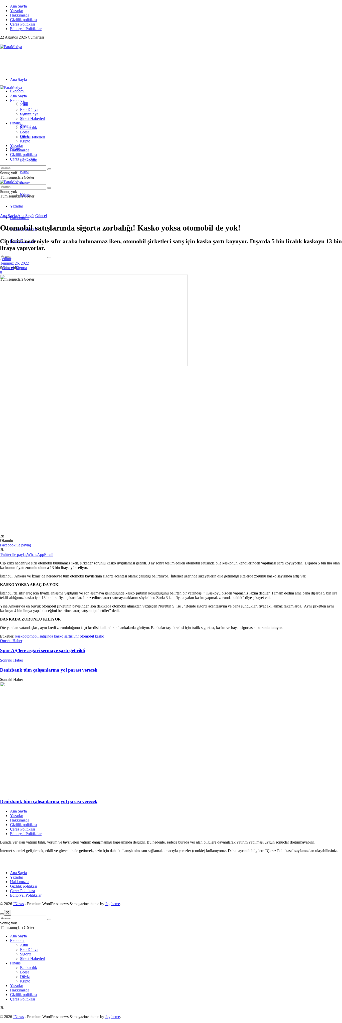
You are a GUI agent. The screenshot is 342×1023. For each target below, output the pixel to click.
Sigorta (25, 114)
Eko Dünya (29, 109)
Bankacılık (28, 127)
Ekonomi (17, 91)
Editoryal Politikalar (26, 29)
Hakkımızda (19, 15)
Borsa (24, 171)
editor (6, 259)
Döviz (25, 183)
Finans (15, 123)
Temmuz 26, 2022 (14, 263)
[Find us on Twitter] (2, 42)
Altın (24, 105)
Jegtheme (112, 904)
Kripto (25, 141)
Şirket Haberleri (32, 137)
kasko (20, 636)
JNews (18, 904)
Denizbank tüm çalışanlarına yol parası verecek (48, 801)
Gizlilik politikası (23, 20)
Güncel (41, 216)
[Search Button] (49, 257)
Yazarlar (16, 11)
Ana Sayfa (18, 6)
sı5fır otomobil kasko (87, 636)
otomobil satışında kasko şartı (48, 636)
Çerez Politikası (22, 24)
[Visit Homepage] (11, 47)
